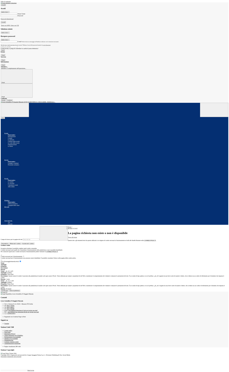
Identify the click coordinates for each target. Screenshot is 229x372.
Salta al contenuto (6, 1)
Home (69, 227)
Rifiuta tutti (15, 243)
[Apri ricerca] (214, 110)
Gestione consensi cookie (11, 342)
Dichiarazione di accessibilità (12, 337)
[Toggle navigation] (15, 110)
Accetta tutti (28, 243)
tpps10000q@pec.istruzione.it (23, 312)
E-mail (19, 41)
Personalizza (4, 243)
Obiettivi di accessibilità (11, 338)
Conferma (9, 100)
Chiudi (3, 55)
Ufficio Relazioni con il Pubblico (13, 335)
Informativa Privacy (9, 334)
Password (20, 15)
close (2, 118)
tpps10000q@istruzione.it (22, 310)
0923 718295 (10, 305)
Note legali (7, 332)
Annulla (3, 100)
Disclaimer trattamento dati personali (11, 356)
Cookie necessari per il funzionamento (12, 256)
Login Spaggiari (47, 45)
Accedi (3, 5)
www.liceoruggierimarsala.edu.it (10, 261)
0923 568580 (10, 309)
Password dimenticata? (7, 19)
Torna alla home (72, 237)
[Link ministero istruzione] (9, 3)
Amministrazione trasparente (12, 343)
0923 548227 (10, 307)
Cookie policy (8, 330)
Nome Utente (21, 14)
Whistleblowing (8, 340)
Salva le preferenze (15, 290)
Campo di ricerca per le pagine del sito (11, 239)
